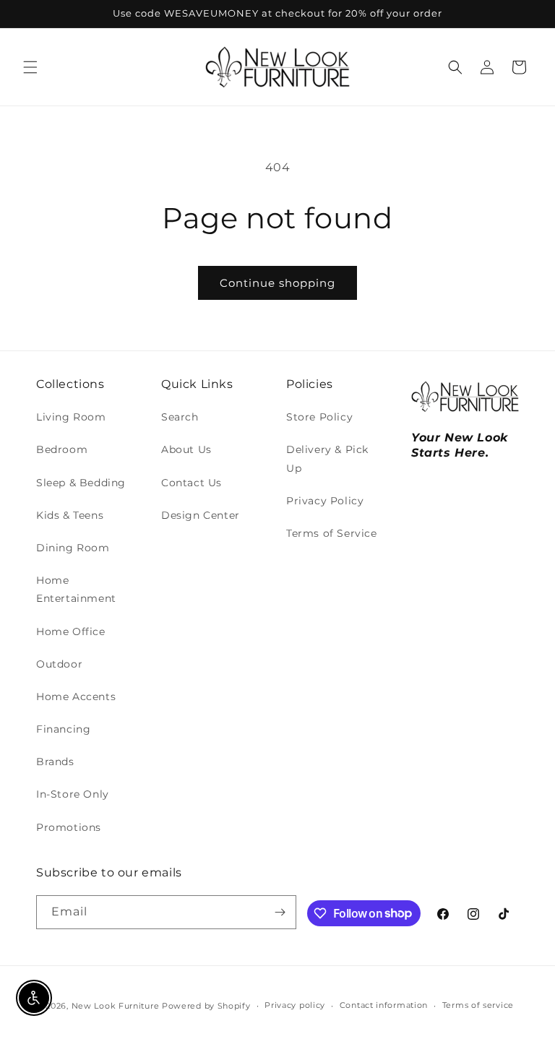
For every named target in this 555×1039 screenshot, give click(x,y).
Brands (55, 761)
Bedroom (61, 449)
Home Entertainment (76, 589)
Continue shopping (277, 283)
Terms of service (478, 1005)
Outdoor (59, 664)
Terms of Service (331, 533)
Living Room (71, 416)
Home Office (71, 631)
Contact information (384, 1005)
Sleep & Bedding (81, 482)
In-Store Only (72, 794)
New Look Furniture (116, 1006)
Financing (63, 729)
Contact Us (191, 482)
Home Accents (76, 696)
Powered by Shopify (206, 1006)
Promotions (68, 827)
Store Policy (319, 416)
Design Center (200, 515)
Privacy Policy (324, 500)
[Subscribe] (280, 912)
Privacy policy (294, 1005)
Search (180, 416)
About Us (186, 449)
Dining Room (73, 547)
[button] (30, 67)
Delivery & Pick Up (327, 458)
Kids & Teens (69, 515)
